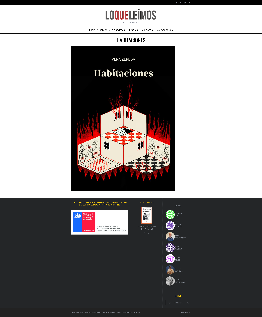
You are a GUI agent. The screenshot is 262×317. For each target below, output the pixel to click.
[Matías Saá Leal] (170, 270)
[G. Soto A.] (170, 214)
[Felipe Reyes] (170, 258)
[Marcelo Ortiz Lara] (170, 281)
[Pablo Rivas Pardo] (170, 236)
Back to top (184, 312)
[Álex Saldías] (170, 247)
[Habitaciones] (123, 191)
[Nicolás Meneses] (170, 225)
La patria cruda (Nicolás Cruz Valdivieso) (147, 228)
